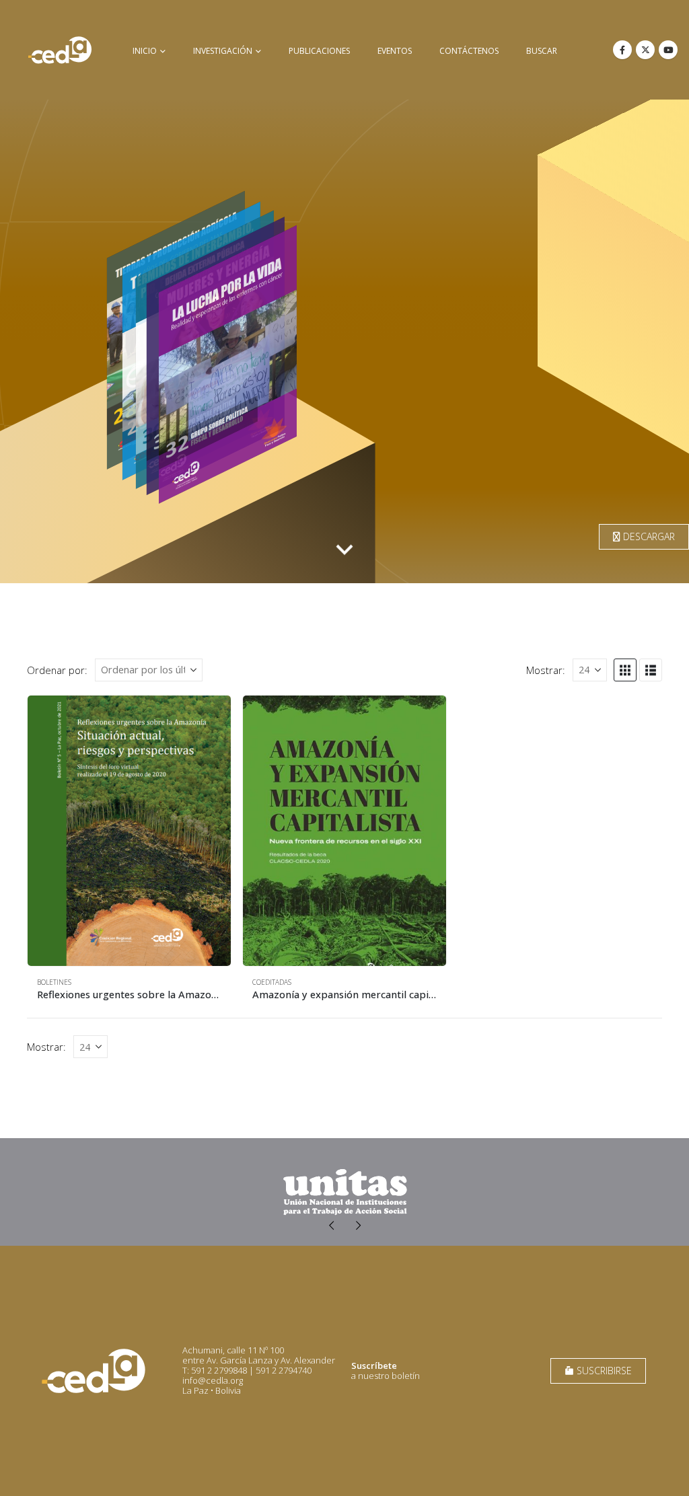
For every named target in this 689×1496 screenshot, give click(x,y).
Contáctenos (469, 51)
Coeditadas (271, 982)
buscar (541, 51)
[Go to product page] (129, 831)
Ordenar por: (57, 670)
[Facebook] (622, 49)
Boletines (54, 982)
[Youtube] (668, 49)
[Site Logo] (60, 49)
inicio (145, 51)
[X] (645, 49)
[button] (625, 670)
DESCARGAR (647, 536)
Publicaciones (319, 51)
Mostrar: (545, 670)
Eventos (394, 51)
